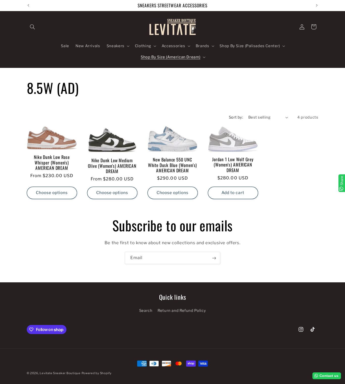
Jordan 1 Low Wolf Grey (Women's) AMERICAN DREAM (233, 165)
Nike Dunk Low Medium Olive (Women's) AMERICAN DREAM (112, 166)
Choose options (52, 192)
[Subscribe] (214, 258)
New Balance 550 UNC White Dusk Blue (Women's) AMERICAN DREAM (172, 165)
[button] (32, 27)
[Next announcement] (316, 5)
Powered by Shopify (97, 373)
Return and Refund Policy (182, 311)
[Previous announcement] (28, 5)
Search (146, 311)
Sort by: (236, 117)
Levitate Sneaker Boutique (60, 373)
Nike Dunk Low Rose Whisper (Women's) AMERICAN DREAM (52, 162)
